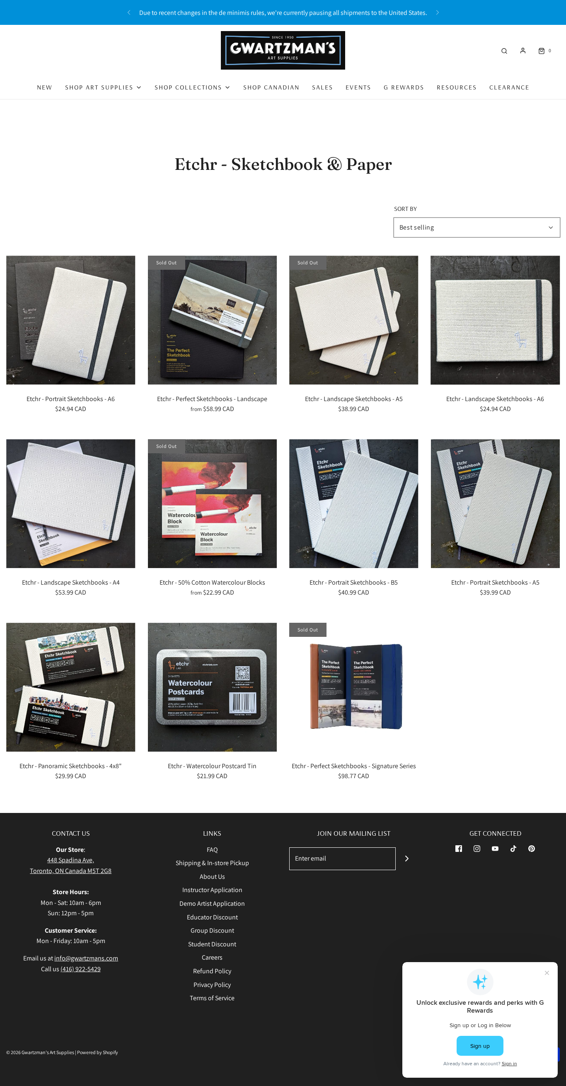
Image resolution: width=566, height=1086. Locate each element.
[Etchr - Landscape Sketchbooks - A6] (495, 320)
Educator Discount (212, 917)
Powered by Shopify (97, 1052)
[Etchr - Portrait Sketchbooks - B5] (353, 503)
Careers (212, 957)
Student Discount (212, 944)
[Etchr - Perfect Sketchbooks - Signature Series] (353, 687)
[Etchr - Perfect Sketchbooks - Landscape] (212, 320)
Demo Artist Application (212, 903)
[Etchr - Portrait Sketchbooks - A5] (495, 503)
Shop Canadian (271, 87)
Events (358, 87)
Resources (457, 87)
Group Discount (212, 930)
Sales (322, 87)
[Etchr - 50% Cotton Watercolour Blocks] (212, 503)
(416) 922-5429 (80, 969)
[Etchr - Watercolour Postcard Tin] (212, 687)
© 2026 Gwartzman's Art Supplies (40, 1052)
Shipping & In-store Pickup (212, 863)
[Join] (407, 858)
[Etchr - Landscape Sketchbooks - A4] (70, 503)
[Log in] (523, 50)
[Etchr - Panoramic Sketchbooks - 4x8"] (70, 687)
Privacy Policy (212, 984)
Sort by (405, 208)
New (45, 87)
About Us (212, 876)
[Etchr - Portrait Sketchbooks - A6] (70, 320)
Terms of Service (212, 998)
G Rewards (404, 87)
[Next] (437, 12)
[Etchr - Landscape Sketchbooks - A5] (353, 320)
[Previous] (129, 12)
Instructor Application (212, 889)
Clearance (509, 87)
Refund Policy (212, 971)
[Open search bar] (504, 50)
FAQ (212, 849)
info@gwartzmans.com (86, 958)
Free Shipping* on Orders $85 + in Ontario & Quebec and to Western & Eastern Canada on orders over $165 (283, 16)
